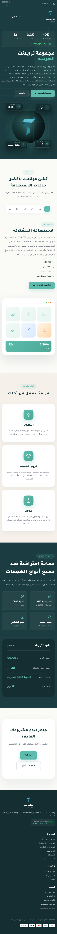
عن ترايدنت (50, 872)
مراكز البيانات (50, 876)
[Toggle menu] (5, 17)
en (4, 6)
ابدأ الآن (28, 755)
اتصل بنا (51, 880)
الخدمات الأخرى (49, 859)
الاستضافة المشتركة (46, 840)
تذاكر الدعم (51, 896)
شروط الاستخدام (48, 904)
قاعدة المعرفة (49, 900)
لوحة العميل (16, 17)
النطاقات (51, 855)
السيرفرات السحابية (47, 843)
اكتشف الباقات (44, 285)
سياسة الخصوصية (47, 908)
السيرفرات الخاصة (47, 847)
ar (7, 6)
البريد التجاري (50, 851)
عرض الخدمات (44, 93)
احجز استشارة (29, 766)
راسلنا (22, 93)
